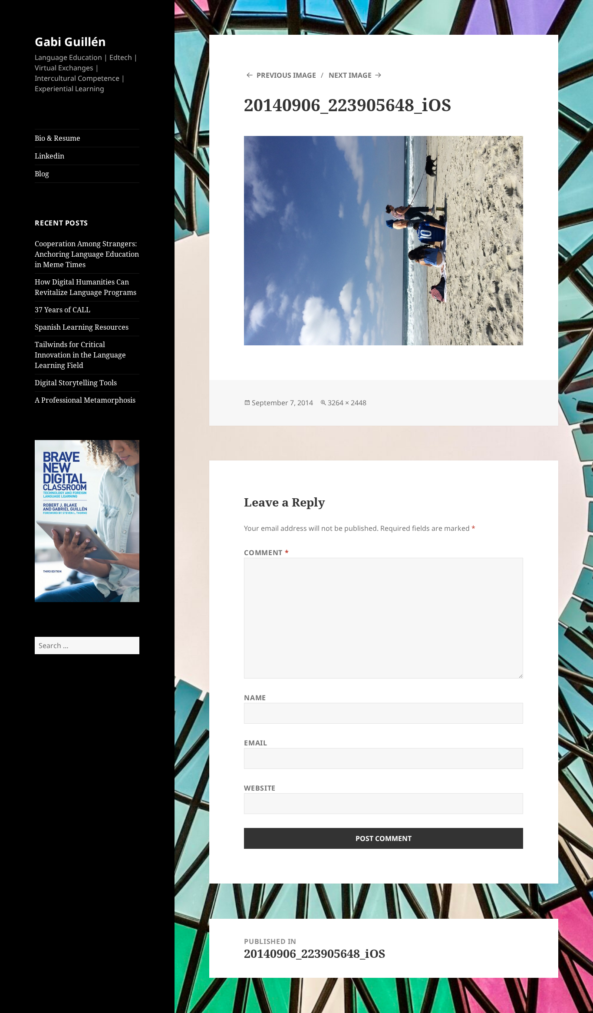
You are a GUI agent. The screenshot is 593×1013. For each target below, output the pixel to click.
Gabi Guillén (70, 41)
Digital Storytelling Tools (76, 382)
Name (255, 697)
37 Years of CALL (62, 309)
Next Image (350, 75)
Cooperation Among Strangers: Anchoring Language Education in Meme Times (87, 254)
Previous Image (286, 75)
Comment (266, 552)
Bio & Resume (57, 138)
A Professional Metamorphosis (85, 400)
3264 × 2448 (347, 402)
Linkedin (49, 156)
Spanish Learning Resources (81, 327)
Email (255, 743)
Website (259, 788)
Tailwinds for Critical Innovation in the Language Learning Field (80, 355)
